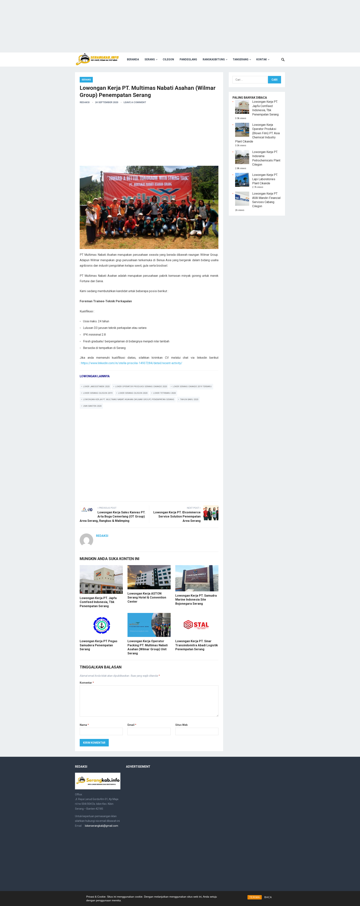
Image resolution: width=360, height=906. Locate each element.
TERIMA (254, 897)
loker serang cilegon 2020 (132, 393)
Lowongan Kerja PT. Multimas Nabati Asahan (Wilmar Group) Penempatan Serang (128, 399)
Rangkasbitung (214, 59)
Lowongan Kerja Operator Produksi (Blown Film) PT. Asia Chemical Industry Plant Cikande (257, 133)
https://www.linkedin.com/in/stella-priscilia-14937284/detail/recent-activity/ (131, 363)
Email (132, 724)
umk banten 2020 (92, 406)
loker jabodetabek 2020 (96, 386)
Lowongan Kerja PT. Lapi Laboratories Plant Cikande (265, 179)
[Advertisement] (180, 26)
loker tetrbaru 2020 (164, 393)
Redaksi (85, 102)
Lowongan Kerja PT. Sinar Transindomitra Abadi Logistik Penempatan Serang (196, 645)
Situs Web (181, 724)
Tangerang (240, 59)
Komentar (87, 682)
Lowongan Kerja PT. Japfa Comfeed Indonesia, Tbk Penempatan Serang (98, 602)
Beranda (133, 59)
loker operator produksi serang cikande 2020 (141, 386)
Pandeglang (188, 59)
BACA (268, 897)
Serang (150, 59)
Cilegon (168, 59)
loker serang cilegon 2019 (97, 393)
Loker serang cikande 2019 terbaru (192, 386)
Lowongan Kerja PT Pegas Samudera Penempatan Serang (98, 645)
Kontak (261, 59)
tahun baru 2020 (189, 399)
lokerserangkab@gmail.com (101, 825)
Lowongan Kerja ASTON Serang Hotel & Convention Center (147, 597)
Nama (84, 724)
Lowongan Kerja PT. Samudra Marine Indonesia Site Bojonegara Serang (196, 599)
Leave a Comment (135, 102)
